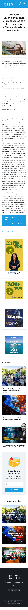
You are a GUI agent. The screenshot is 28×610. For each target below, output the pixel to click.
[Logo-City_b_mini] (7, 2)
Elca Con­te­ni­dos (9, 601)
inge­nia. (18, 603)
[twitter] (12, 590)
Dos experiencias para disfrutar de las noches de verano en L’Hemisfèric (14, 535)
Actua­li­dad (4, 231)
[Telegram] (18, 224)
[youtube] (19, 590)
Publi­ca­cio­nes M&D (13, 600)
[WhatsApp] (15, 224)
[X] (9, 224)
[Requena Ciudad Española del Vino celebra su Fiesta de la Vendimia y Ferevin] (14, 367)
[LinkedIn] (12, 224)
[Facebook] (6, 224)
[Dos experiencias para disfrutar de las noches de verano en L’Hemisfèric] (14, 396)
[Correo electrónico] (21, 224)
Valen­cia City (15, 34)
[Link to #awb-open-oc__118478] (20, 3)
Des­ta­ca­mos (10, 231)
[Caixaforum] (14, 41)
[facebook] (9, 590)
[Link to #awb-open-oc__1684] (24, 3)
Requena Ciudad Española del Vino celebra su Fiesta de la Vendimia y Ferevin (12, 390)
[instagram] (15, 590)
